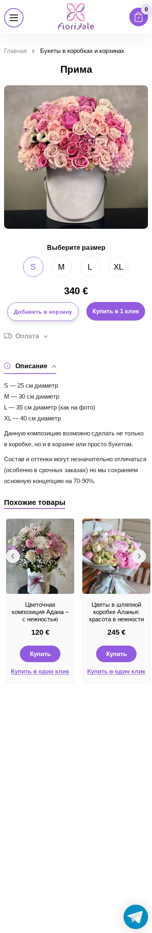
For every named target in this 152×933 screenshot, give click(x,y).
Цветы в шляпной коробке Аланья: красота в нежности (116, 612)
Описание (31, 366)
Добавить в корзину (43, 311)
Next (139, 556)
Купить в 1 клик (115, 311)
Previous (13, 556)
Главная (15, 50)
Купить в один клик (40, 671)
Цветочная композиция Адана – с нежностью (40, 612)
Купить (40, 653)
